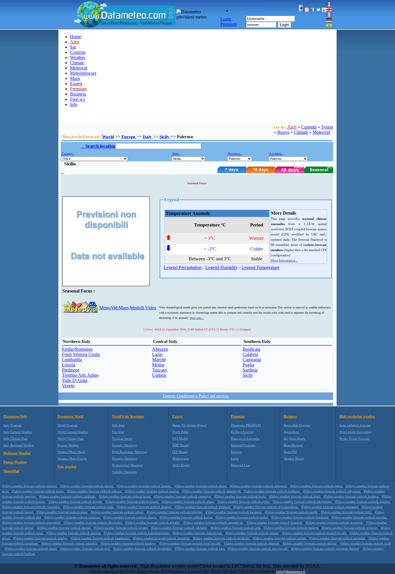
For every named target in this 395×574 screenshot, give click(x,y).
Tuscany (159, 370)
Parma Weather (15, 462)
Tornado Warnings (124, 445)
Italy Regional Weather (18, 445)
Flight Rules (180, 432)
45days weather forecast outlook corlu (365, 543)
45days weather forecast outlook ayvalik (152, 522)
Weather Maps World (71, 452)
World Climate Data (71, 438)
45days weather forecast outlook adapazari (259, 486)
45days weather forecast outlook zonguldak (31, 522)
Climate (77, 62)
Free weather (67, 467)
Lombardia (72, 359)
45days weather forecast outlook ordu (346, 512)
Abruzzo (160, 349)
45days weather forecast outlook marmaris (334, 522)
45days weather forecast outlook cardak (280, 538)
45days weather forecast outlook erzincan (72, 517)
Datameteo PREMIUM (246, 425)
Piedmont (70, 370)
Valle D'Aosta (74, 380)
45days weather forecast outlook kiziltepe (203, 507)
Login (284, 25)
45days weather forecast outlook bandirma (300, 517)
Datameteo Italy (15, 416)
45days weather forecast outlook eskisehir (179, 527)
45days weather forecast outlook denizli (87, 486)
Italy (148, 136)
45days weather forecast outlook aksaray (144, 507)
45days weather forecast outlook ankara (251, 533)
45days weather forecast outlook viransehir (31, 507)
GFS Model (180, 438)
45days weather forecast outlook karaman (234, 512)
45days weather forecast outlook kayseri (121, 527)
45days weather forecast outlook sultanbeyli (211, 491)
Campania (252, 359)
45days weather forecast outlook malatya (291, 527)
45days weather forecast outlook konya (186, 517)
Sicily (165, 136)
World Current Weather (73, 432)
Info (73, 104)
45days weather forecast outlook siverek (75, 501)
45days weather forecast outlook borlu (240, 496)
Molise (158, 364)
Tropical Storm (122, 438)
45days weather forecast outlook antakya (363, 501)
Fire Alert (118, 432)
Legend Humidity (221, 267)
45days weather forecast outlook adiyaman (332, 491)
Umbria (159, 375)
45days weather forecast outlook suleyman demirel (325, 548)
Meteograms (180, 458)
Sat (73, 47)
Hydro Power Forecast (354, 438)
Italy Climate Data (15, 438)
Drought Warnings (124, 458)
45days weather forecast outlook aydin (243, 501)
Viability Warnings (124, 472)
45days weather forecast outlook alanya (130, 517)
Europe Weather (68, 445)
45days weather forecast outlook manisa (152, 491)
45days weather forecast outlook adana (188, 501)
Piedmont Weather (17, 453)
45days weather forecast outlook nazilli (291, 512)
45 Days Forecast (242, 432)
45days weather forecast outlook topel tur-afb (190, 543)
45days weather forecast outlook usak (88, 507)
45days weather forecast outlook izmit (295, 496)
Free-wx (77, 99)
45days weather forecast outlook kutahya (128, 543)
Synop (327, 127)
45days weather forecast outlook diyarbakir (93, 522)
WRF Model (180, 445)
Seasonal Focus (196, 183)
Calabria (250, 354)
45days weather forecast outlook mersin (64, 527)
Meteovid (78, 67)
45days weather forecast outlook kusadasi (274, 522)
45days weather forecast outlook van (198, 533)
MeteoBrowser (293, 445)
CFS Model (179, 452)
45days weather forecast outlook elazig (200, 486)
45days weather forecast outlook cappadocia (213, 522)
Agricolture (291, 432)
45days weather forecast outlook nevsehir (337, 538)
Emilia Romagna (77, 349)
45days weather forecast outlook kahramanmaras (137, 533)
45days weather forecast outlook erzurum (350, 527)
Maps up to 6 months (245, 438)
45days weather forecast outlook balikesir (272, 491)
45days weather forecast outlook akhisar (310, 543)
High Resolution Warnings (129, 452)
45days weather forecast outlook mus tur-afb (258, 548)
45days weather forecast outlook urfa (236, 527)
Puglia (248, 364)
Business (78, 94)
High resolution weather (357, 416)
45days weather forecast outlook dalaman (252, 543)
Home (75, 36)
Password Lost (240, 465)
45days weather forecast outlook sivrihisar (221, 538)
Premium (237, 416)
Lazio (157, 354)
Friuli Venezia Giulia (81, 354)
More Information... (284, 260)
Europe (128, 136)
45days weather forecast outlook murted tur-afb (314, 533)
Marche (159, 359)
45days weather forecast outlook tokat (62, 512)
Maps (75, 78)
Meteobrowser (83, 73)
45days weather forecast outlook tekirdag (175, 512)
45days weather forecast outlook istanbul (30, 486)
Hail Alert (118, 425)
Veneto (68, 385)
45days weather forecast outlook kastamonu (100, 538)
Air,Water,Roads (294, 438)
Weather (77, 57)
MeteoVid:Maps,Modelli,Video (127, 307)
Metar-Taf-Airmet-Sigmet (189, 425)
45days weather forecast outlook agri (85, 548)
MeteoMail (11, 471)
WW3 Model (180, 465)
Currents (78, 52)
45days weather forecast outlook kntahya (351, 496)
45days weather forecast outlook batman (144, 486)
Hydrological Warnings (127, 465)
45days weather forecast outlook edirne (117, 512)
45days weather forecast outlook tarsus (38, 491)
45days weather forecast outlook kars (200, 548)
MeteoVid (290, 452)
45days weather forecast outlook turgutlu (359, 517)
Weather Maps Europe (72, 458)
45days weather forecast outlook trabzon (94, 491)
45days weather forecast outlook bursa (125, 496)
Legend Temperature (260, 267)
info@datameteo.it (290, 571)
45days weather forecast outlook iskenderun (303, 501)
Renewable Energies (297, 425)
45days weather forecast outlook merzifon (161, 538)
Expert (76, 83)
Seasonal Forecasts (243, 445)
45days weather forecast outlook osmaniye (183, 496)
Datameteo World (71, 416)
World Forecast (67, 425)
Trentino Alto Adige (80, 375)
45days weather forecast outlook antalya (40, 538)
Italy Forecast (12, 425)
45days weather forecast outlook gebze (316, 486)
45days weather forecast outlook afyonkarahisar (266, 507)
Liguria (68, 364)
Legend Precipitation (183, 267)
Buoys (283, 132)
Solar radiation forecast (354, 425)
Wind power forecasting (355, 432)
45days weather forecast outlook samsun (73, 533)
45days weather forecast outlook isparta (132, 501)
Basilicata (251, 349)
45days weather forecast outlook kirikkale (67, 496)
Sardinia (250, 370)
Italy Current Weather (17, 432)
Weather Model (294, 458)
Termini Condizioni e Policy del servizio (196, 396)
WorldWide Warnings (128, 416)
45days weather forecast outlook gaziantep (330, 507)
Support (236, 452)
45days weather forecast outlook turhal (242, 517)
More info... (197, 317)
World (108, 136)
